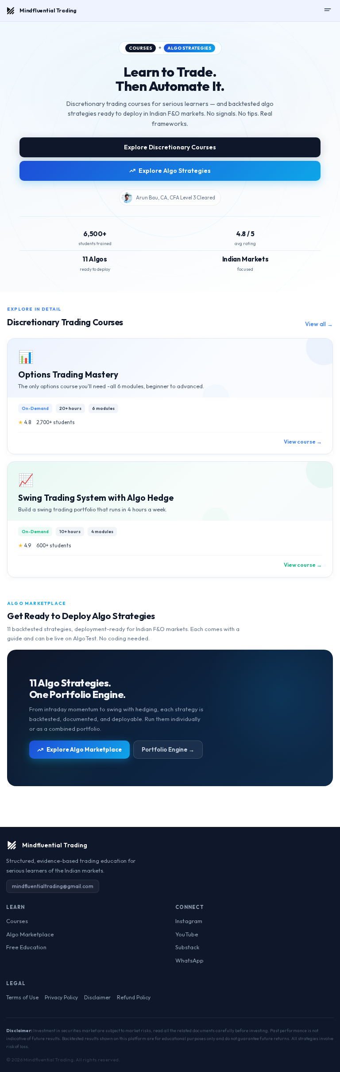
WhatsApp (189, 960)
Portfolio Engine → (168, 749)
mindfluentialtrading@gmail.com (52, 886)
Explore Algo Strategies (175, 171)
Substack (187, 947)
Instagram (188, 920)
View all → (319, 323)
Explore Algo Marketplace (84, 749)
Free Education (26, 947)
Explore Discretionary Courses (170, 147)
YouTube (186, 934)
